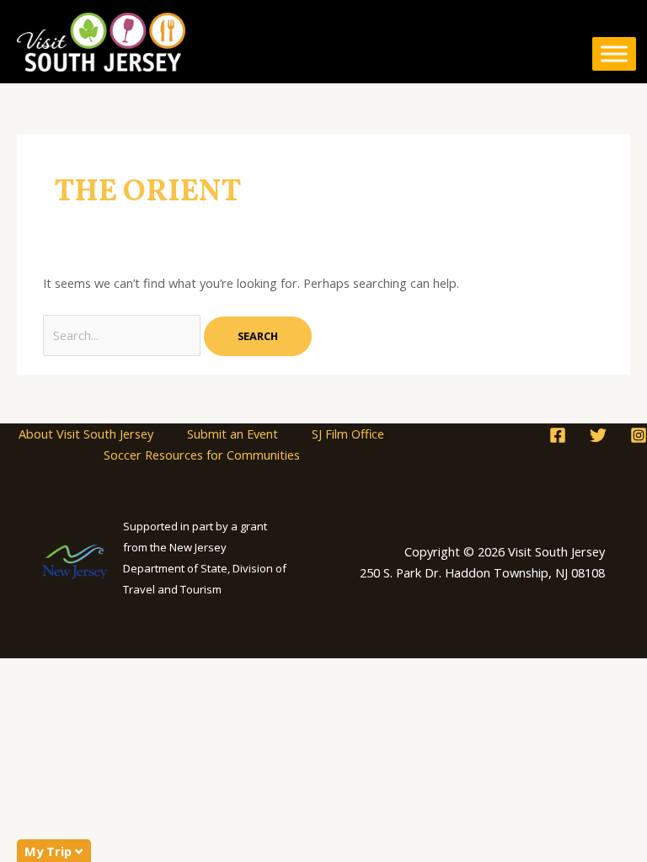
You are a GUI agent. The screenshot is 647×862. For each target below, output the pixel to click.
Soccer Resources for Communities (202, 454)
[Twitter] (598, 435)
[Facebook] (557, 435)
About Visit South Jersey (86, 433)
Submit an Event (232, 433)
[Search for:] (123, 335)
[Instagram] (638, 435)
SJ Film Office (348, 433)
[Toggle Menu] (614, 53)
